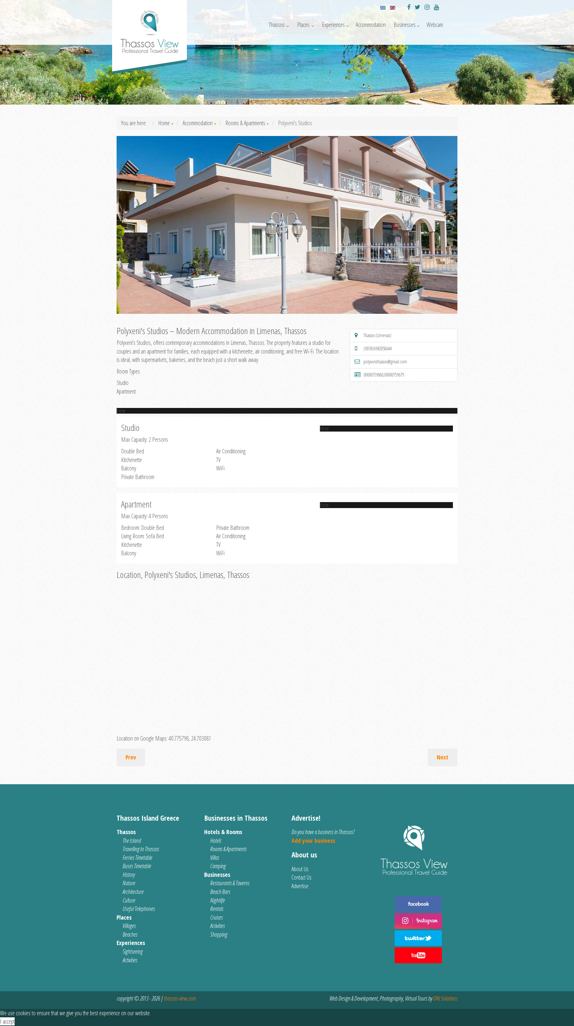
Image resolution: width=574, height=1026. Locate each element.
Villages (129, 926)
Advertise (300, 886)
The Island (132, 841)
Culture (129, 900)
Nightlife (217, 900)
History (129, 875)
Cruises (216, 917)
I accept (7, 1021)
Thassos (277, 25)
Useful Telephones (139, 909)
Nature (129, 883)
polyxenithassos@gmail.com (385, 361)
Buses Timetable (137, 866)
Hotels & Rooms (223, 832)
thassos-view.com (180, 998)
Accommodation (371, 25)
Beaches (130, 934)
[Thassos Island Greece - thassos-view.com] (149, 29)
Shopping (218, 934)
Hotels (215, 841)
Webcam (435, 25)
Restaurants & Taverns (229, 883)
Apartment (126, 391)
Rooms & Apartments (228, 849)
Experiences (333, 25)
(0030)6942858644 (378, 348)
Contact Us (301, 877)
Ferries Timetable (137, 858)
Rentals (216, 909)
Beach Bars (220, 892)
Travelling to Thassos (141, 849)
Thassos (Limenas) (377, 335)
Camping (218, 866)
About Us (300, 869)
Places (303, 25)
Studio (123, 383)
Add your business (313, 841)
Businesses (405, 25)
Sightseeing (133, 951)
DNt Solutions (445, 998)
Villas (214, 858)
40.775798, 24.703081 (190, 738)
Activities (130, 960)
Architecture (133, 892)
